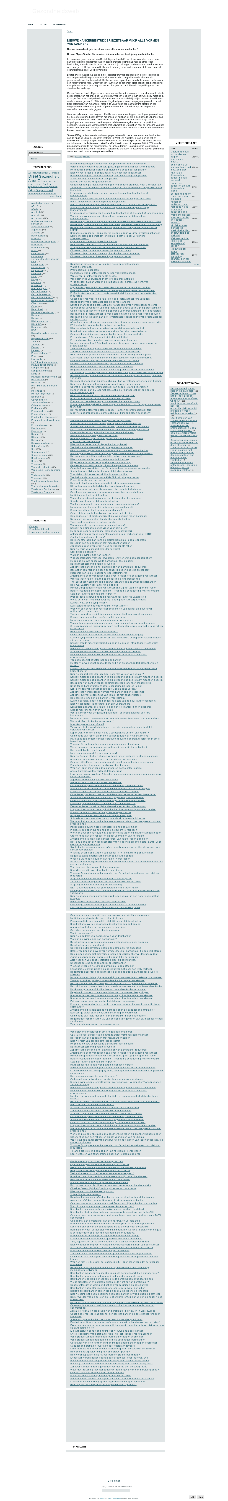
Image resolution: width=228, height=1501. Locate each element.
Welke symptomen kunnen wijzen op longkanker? (98, 201)
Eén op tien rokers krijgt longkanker (90, 181)
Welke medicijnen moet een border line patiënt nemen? (181, 219)
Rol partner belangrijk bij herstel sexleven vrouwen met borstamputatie (110, 1185)
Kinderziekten (39, 353)
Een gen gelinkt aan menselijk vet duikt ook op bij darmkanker (105, 921)
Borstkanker (38, 247)
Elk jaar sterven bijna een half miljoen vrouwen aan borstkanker (106, 1331)
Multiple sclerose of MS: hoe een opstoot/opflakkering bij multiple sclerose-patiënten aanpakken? (184, 408)
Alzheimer (42, 172)
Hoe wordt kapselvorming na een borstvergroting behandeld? (105, 1355)
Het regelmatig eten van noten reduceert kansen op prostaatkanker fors (110, 410)
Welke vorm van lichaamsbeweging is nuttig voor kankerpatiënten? (108, 599)
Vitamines (37, 478)
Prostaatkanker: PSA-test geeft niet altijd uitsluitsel (99, 337)
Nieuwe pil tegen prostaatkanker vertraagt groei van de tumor (105, 384)
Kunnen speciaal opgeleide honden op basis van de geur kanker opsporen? (113, 701)
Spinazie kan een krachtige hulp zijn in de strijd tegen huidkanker (107, 818)
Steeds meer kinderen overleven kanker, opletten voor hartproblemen (109, 426)
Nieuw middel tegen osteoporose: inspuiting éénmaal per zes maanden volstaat (181, 255)
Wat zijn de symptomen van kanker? (90, 555)
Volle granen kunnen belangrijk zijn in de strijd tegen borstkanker (107, 1340)
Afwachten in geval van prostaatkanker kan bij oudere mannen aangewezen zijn (115, 322)
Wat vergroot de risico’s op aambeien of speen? (180, 242)
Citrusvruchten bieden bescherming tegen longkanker (100, 256)
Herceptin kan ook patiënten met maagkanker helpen (100, 543)
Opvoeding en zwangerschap (43, 186)
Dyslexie (36, 282)
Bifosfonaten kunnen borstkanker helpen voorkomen (99, 1250)
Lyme (34, 374)
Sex (32, 190)
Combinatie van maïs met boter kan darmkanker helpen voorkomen (108, 1016)
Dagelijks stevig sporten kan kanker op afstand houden (101, 856)
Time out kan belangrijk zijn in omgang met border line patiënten (183, 450)
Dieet (33, 176)
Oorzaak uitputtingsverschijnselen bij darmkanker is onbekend (105, 948)
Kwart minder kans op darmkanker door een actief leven (102, 432)
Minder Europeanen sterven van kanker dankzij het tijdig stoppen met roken (113, 588)
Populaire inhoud (39, 529)
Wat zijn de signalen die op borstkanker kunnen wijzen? (102, 1206)
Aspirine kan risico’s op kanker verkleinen (94, 779)
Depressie (54, 173)
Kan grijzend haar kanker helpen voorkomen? (96, 510)
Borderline (37, 244)
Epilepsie (36, 285)
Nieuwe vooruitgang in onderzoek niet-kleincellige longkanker (105, 173)
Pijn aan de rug (40, 411)
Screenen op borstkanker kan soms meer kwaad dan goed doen (106, 1319)
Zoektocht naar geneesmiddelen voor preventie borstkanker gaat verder (111, 1253)
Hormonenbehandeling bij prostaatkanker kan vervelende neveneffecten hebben (116, 381)
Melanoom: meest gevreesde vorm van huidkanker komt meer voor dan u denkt (115, 718)
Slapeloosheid (44, 190)
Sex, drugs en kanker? (83, 552)
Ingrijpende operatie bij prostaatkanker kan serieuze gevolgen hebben (110, 287)
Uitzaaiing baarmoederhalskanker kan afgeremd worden (102, 486)
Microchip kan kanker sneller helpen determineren (99, 573)
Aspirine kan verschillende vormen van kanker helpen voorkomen (107, 692)
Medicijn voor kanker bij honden (88, 495)
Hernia (35, 315)
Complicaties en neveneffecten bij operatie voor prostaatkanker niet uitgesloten (115, 311)
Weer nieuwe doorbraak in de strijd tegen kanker (98, 901)
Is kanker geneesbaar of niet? (87, 724)
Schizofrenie (38, 446)
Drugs (34, 279)
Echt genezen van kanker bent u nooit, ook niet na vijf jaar (103, 689)
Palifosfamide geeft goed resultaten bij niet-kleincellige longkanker (108, 175)
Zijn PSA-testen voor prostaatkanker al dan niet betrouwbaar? (105, 351)
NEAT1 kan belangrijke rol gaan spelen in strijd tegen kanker (105, 887)
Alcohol (32, 173)
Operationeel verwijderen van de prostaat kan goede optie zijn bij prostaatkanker (116, 308)
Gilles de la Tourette (42, 300)
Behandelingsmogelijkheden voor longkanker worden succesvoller (108, 163)
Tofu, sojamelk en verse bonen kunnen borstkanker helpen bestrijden (109, 1241)
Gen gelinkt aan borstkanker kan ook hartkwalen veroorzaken (105, 1221)
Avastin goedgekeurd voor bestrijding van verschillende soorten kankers (111, 453)
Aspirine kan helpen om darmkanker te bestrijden (98, 927)
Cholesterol (38, 253)
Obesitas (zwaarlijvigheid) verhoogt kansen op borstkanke (103, 1188)
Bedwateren (38, 236)
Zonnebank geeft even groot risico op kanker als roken (101, 546)
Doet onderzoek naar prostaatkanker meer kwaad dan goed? (104, 360)
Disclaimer (114, 1481)
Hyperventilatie (40, 338)
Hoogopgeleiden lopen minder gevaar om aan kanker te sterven (106, 438)
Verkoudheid (38, 475)
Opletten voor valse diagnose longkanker (93, 241)
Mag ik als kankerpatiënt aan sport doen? (93, 753)
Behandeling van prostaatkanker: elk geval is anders (100, 302)
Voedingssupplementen (42, 193)
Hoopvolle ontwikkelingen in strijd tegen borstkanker (100, 1170)
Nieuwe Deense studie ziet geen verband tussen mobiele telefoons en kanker (114, 756)
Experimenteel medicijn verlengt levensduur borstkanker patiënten (108, 1167)
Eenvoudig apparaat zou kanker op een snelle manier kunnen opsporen (111, 707)
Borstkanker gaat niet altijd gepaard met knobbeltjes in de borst (106, 1276)
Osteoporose (38, 405)
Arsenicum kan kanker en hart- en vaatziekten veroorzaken (103, 759)
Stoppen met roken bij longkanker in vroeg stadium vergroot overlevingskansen (115, 233)
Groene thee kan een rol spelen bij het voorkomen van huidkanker (108, 836)
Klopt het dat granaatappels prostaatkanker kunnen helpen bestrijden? (110, 413)
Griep (44, 181)
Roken (35, 440)
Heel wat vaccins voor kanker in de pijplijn (94, 585)
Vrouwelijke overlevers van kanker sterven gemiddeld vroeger (105, 651)
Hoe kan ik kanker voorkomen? (87, 750)
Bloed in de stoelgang (43, 241)
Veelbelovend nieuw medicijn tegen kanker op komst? (100, 420)
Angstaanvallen (40, 226)
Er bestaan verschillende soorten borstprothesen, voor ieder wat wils (109, 1358)
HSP (33, 330)
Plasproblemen (39, 414)
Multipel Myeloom (41, 394)
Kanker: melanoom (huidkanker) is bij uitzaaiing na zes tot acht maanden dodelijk (116, 677)
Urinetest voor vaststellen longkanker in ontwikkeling (100, 519)
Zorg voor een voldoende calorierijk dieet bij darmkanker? (103, 960)
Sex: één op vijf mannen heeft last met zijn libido (181, 167)
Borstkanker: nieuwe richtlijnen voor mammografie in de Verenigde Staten (112, 1223)
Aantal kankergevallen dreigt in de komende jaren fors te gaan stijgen (110, 788)
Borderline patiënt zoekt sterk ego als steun (181, 196)
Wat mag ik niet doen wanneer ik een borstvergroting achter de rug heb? (111, 1363)
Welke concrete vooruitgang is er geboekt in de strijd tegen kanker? (108, 747)
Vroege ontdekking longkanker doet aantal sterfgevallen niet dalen (108, 247)
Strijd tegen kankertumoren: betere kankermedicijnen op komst (106, 686)
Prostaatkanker (39, 425)
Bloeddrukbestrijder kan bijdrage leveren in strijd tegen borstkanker (108, 1176)
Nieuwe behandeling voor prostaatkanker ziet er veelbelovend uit (107, 328)
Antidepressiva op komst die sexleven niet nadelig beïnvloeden (106, 489)
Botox (34, 250)
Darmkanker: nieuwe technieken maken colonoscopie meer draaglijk (109, 942)
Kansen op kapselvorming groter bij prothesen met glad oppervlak (107, 1381)
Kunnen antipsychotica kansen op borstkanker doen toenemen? (106, 1238)
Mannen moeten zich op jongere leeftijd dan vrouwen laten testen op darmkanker (116, 977)
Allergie (35, 215)
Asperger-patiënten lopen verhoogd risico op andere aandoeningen (179, 207)
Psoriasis (36, 428)
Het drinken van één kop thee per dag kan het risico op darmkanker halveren (114, 983)
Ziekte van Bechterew (43, 489)
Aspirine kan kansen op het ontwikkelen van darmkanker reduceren (108, 567)
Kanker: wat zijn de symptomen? (88, 603)
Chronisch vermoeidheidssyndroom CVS (45, 259)
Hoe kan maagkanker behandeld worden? (94, 631)
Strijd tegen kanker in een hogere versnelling (96, 884)
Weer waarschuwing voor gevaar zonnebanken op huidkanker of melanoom (113, 648)
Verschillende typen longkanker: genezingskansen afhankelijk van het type (112, 166)
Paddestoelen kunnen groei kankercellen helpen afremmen (104, 827)
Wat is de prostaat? (81, 267)
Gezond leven (39, 291)
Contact (33, 526)
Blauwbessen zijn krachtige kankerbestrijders (96, 870)
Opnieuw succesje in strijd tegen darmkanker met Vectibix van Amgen (109, 915)
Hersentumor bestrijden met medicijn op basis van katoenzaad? (106, 456)
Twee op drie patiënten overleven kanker (93, 522)
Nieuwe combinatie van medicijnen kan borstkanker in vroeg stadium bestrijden (115, 1294)
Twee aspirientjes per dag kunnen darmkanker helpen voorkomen (107, 980)
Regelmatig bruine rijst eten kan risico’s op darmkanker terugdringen (109, 992)
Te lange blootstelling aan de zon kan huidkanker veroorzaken (105, 881)
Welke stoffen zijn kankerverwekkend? (92, 721)
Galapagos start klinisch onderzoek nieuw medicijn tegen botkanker (108, 516)
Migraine (36, 382)
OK (192, 1497)
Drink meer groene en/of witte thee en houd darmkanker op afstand (108, 989)
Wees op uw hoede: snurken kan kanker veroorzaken (100, 859)
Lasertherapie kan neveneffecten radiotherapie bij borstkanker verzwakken (113, 1348)
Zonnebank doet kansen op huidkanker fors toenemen (100, 765)
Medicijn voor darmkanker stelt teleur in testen (96, 918)
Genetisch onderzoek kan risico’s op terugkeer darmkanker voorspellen (110, 468)
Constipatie (37, 264)
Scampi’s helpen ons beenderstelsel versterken (182, 457)
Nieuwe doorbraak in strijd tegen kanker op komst (98, 444)
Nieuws (86, 156)
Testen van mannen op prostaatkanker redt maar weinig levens (106, 348)
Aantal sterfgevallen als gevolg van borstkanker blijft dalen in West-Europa (113, 1311)
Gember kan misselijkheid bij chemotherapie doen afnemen (104, 465)
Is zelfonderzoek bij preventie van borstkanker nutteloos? (103, 1233)
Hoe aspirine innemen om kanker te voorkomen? (97, 698)
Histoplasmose (39, 321)
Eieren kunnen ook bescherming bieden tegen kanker (100, 812)
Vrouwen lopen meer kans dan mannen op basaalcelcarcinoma (106, 768)
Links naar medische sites (44, 532)
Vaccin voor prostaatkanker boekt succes (93, 276)
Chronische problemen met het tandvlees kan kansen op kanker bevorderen (113, 794)
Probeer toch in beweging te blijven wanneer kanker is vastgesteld (108, 597)
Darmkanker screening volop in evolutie (93, 564)
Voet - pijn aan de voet (44, 486)
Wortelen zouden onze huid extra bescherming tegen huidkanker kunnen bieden (115, 833)
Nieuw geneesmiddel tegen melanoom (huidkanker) (99, 459)
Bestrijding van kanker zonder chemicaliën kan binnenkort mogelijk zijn (111, 683)
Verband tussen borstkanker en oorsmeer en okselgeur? (102, 1173)
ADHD (34, 206)
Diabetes (36, 273)
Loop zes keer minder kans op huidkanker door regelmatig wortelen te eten (113, 809)
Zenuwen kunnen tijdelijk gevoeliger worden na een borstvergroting (108, 1366)
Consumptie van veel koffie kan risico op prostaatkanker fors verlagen (110, 299)
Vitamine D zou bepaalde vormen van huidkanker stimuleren (104, 744)
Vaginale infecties (41, 467)
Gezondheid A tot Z (42, 297)
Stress (34, 461)
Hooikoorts (37, 327)
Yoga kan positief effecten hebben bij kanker (95, 660)
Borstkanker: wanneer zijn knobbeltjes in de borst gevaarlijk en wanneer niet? (114, 1273)
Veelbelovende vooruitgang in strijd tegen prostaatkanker (103, 279)
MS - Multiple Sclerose (44, 385)
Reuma (35, 434)
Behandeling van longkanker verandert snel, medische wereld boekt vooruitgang (116, 224)
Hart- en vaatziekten (42, 312)
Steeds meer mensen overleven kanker (92, 710)
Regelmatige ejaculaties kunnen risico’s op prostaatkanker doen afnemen (112, 369)
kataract (35, 350)
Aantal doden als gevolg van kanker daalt (94, 435)
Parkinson (37, 408)
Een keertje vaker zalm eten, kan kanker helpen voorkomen (104, 1012)
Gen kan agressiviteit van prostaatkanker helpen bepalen (102, 395)
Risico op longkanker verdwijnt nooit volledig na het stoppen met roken (110, 198)
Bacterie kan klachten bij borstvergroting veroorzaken (100, 1375)
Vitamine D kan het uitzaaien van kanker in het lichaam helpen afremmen (112, 853)
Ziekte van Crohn (41, 492)
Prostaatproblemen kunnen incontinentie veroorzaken (100, 398)
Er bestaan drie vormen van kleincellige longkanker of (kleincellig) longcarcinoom (117, 213)
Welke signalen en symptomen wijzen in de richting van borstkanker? (109, 1282)
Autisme (35, 232)
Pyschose (36, 431)
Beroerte (36, 238)
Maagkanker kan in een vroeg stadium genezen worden (101, 620)
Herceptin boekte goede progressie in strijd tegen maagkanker (105, 483)
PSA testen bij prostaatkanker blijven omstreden (97, 325)
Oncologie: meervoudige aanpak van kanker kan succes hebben (106, 492)
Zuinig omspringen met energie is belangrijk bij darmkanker (104, 957)
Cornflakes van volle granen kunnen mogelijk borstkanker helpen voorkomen (114, 1343)
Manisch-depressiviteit (44, 377)
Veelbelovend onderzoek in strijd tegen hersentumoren (101, 447)
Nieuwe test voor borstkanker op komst (92, 1191)
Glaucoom (37, 303)
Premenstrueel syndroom (45, 420)
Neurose (36, 397)
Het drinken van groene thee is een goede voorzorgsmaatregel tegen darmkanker (116, 986)
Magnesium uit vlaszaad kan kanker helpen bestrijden (101, 815)
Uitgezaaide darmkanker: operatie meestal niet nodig (100, 462)
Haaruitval (37, 309)
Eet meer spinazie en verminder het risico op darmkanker (102, 1001)
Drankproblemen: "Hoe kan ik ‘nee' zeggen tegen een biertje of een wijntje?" (184, 397)
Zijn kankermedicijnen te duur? (88, 537)
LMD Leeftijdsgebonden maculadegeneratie (44, 363)
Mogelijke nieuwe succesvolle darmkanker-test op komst (102, 561)
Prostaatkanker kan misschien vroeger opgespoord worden (103, 340)
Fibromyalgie (39, 288)
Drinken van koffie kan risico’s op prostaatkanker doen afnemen (106, 363)
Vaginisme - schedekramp (46, 470)
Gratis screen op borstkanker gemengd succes (96, 1161)
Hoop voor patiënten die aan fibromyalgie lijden (181, 187)
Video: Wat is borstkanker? (85, 1194)
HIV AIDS (36, 324)
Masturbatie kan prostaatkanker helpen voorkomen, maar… (103, 273)
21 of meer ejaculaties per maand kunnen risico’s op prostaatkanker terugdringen (116, 372)
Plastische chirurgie (42, 417)
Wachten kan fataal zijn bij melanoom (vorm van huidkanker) (104, 504)
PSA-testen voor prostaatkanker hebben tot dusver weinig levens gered (110, 354)
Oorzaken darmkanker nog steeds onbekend (95, 930)
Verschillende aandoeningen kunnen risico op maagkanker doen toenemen (113, 623)
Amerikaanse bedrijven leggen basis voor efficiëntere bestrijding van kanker (113, 576)
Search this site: (35, 152)
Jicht (34, 341)
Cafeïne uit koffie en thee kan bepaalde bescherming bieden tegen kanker (112, 762)
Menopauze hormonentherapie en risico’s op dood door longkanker (108, 170)
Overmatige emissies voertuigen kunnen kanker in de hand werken (108, 904)
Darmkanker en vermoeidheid (87, 945)
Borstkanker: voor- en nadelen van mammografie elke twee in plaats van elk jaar (116, 1230)
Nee (201, 1497)
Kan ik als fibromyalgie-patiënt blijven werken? (179, 177)
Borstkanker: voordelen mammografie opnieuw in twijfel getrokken (107, 1288)
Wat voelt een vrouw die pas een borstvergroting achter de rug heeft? (109, 1360)
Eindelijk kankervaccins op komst (89, 480)
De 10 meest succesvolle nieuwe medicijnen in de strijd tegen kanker (109, 429)
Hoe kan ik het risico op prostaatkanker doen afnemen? (101, 366)
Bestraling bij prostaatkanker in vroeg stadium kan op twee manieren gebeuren (115, 314)
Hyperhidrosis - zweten (44, 333)
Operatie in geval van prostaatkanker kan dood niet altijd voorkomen (109, 387)
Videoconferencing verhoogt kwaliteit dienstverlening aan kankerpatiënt (111, 558)
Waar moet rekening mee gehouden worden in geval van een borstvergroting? (114, 1370)
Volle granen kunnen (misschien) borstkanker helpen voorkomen (107, 1337)
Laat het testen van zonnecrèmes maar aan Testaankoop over (105, 907)
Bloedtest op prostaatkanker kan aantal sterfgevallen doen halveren (108, 331)
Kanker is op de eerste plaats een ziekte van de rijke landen (104, 791)
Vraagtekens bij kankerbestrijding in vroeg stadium (99, 474)
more (197, 264)
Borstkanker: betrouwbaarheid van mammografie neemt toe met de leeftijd (112, 1212)
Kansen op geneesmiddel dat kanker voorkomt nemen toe (103, 803)
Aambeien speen (40, 203)
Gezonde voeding (41, 294)
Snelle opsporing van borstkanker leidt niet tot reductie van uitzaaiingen (111, 1334)
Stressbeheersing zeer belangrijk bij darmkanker (98, 963)
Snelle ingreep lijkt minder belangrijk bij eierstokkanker (102, 471)
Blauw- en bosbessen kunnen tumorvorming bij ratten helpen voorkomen (111, 995)
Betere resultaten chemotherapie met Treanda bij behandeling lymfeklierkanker (115, 591)
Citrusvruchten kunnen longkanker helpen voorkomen (100, 250)
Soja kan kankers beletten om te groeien (93, 594)
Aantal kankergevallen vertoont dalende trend (96, 771)
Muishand (36, 391)
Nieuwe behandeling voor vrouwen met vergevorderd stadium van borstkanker (114, 1244)
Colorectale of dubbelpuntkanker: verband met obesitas (101, 513)
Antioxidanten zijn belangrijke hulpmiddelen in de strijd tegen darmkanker (112, 1010)
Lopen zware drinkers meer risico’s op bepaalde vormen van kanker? (109, 733)
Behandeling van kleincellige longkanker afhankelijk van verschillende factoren (115, 221)
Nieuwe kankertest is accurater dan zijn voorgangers (100, 704)
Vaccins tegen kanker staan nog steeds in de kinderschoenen (105, 579)
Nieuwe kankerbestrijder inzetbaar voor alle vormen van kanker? (107, 674)
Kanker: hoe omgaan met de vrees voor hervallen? (99, 528)
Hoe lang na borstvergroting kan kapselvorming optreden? (103, 1384)
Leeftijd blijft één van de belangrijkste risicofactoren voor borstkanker (109, 1226)
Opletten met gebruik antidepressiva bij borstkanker (99, 1164)
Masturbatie (38, 379)
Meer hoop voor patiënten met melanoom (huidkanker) (101, 531)
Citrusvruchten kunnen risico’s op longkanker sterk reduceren (105, 253)
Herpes (35, 318)
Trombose (37, 464)
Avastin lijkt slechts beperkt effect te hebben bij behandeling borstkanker (111, 1247)
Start (69, 31)
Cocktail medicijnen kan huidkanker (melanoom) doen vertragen (106, 785)
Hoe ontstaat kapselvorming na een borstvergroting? (100, 1351)
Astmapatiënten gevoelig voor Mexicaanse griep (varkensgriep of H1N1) (111, 534)
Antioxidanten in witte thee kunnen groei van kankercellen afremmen (109, 839)
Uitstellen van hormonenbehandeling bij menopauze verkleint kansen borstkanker (116, 1302)
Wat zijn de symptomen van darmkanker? (93, 939)
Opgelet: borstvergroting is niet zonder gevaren (97, 1372)
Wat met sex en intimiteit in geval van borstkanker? (99, 1182)
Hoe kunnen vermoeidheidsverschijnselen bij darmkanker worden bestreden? (114, 954)
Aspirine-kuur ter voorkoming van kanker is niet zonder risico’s (106, 695)
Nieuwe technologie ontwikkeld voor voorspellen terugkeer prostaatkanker (112, 290)
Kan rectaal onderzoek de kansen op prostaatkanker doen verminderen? (111, 357)
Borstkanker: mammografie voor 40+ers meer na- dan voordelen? (107, 1209)
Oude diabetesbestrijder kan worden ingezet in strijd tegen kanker (108, 800)
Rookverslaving (40, 443)
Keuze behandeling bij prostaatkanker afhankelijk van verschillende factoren (114, 305)
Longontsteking (40, 370)
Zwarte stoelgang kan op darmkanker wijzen (95, 1024)
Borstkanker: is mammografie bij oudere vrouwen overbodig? (104, 1235)
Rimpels (36, 437)
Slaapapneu (38, 452)
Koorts (35, 356)
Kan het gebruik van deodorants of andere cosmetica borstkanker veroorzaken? (115, 1322)
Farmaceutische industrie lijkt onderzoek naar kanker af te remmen (108, 806)
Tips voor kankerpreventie (85, 441)
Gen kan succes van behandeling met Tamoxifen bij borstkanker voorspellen (113, 1203)
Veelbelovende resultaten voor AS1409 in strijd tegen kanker (104, 477)
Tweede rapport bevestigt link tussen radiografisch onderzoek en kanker (111, 614)
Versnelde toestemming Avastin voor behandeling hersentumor (105, 498)
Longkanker (38, 367)
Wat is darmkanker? (81, 933)
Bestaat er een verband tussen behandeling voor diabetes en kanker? (110, 570)
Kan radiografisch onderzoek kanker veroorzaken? (99, 606)
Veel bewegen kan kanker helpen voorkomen (95, 867)
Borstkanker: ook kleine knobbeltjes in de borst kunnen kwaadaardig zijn (111, 1279)
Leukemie (36, 359)
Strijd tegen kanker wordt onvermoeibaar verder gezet (101, 878)
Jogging (35, 344)
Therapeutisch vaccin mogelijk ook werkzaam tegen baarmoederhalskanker (113, 582)
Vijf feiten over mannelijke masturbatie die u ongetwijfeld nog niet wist (180, 230)
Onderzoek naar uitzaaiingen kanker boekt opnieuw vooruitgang (106, 634)
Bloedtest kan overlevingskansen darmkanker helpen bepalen (105, 924)
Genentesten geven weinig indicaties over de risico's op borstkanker (109, 1285)
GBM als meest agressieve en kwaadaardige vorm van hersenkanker (109, 450)
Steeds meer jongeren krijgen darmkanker (94, 501)
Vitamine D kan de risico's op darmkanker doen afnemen (102, 966)
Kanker (47, 184)
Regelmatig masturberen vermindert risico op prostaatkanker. (105, 264)
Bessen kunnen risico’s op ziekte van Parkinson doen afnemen (184, 442)
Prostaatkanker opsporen (84, 270)
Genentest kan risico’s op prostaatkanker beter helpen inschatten (107, 334)
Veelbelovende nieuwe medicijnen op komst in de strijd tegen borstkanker (112, 1378)
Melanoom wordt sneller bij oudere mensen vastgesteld (101, 507)
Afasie (34, 209)
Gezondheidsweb (55, 11)
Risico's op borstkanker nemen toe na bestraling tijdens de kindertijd (109, 1291)
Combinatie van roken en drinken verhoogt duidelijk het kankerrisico (109, 736)
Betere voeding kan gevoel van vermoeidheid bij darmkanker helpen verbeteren (115, 951)
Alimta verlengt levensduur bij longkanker (94, 178)
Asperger (36, 229)
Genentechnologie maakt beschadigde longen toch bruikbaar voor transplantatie (116, 185)
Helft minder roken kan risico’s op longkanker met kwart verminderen (109, 244)
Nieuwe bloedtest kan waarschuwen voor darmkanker (100, 936)
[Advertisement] (44, 507)
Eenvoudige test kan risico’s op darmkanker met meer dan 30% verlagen (111, 969)
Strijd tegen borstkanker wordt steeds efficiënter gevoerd (102, 1346)
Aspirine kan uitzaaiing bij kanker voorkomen (96, 782)
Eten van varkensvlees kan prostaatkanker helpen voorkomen (105, 401)
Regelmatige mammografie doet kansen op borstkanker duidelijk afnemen (112, 1197)
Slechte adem (39, 458)
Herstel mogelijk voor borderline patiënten (182, 389)
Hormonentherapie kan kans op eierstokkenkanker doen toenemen (108, 540)
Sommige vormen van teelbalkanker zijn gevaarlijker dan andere (107, 797)
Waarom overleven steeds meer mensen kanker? (98, 525)
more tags (55, 196)
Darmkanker (38, 267)
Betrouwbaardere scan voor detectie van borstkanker (100, 1179)
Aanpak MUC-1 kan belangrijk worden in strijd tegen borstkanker (107, 1200)
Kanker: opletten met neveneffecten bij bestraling (98, 617)
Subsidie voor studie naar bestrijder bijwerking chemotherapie (105, 423)
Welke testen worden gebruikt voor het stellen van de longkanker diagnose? (113, 204)
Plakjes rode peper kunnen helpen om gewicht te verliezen (103, 830)
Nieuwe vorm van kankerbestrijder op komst (95, 549)
